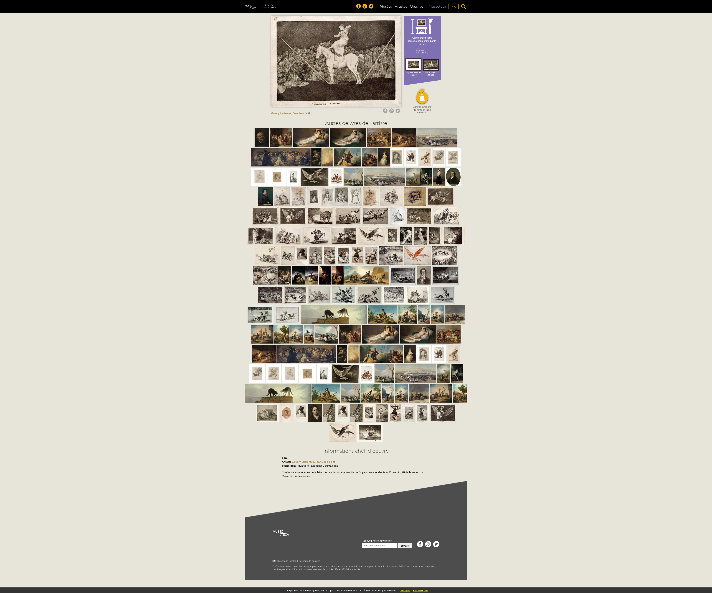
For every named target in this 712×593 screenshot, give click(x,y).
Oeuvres (416, 6)
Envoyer (404, 545)
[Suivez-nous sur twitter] (371, 7)
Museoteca (437, 6)
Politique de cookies (309, 561)
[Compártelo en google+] (392, 112)
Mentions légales (287, 561)
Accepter (405, 590)
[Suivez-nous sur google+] (365, 7)
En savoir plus (420, 590)
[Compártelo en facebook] (385, 112)
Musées (386, 6)
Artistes (401, 6)
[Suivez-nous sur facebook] (359, 7)
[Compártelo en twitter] (398, 112)
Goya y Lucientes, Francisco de (289, 113)
